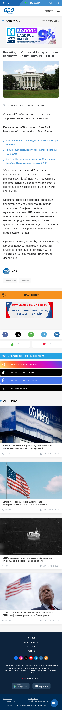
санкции (25, 280)
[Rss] (46, 658)
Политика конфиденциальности (39, 699)
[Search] (50, 3)
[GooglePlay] (21, 686)
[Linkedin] (41, 658)
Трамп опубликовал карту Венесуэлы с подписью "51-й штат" (32, 152)
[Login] (57, 3)
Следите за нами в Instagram (22, 364)
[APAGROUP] (31, 678)
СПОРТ (49, 11)
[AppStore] (41, 686)
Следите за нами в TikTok (21, 372)
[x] (26, 658)
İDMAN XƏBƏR (31, 295)
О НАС (31, 638)
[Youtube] (31, 658)
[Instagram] (21, 658)
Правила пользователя (10, 699)
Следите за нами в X (18, 388)
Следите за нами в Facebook (22, 380)
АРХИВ (31, 646)
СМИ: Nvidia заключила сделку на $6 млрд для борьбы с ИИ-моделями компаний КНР (30, 161)
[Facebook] (16, 658)
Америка (54, 20)
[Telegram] (36, 658)
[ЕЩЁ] (57, 11)
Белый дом (10, 280)
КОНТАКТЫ (31, 642)
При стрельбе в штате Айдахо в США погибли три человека (32, 142)
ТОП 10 (31, 650)
